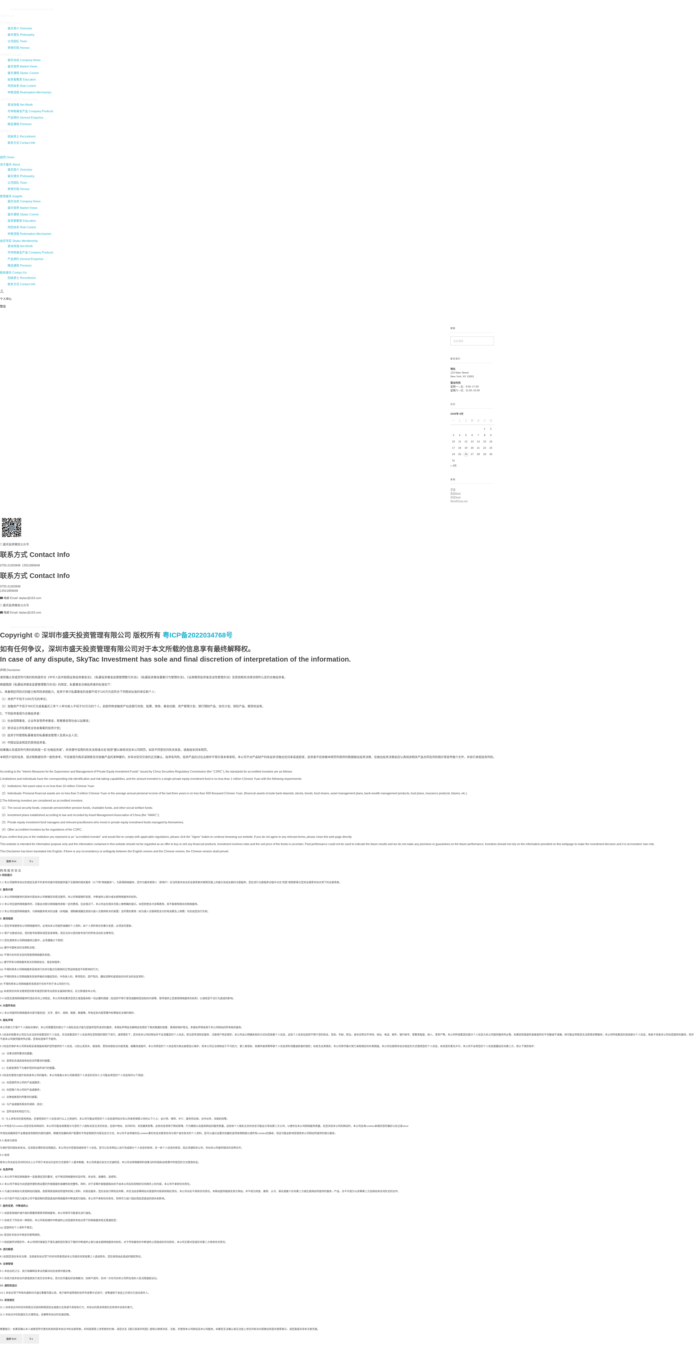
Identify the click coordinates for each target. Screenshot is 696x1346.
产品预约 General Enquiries (25, 117)
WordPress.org (459, 500)
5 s (31, 861)
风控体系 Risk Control (22, 85)
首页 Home (7, 15)
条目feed (455, 493)
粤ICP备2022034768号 (198, 635)
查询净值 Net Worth (20, 104)
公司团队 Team (17, 41)
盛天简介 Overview (20, 28)
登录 (452, 489)
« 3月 (453, 465)
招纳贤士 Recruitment (22, 136)
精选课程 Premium (20, 124)
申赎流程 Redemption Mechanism (29, 92)
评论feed (455, 497)
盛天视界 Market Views (22, 66)
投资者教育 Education (22, 79)
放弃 (11, 861)
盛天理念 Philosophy (21, 34)
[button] (105, 150)
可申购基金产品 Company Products (30, 111)
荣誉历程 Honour (19, 47)
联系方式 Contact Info (21, 142)
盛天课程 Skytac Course (23, 73)
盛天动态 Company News (24, 60)
